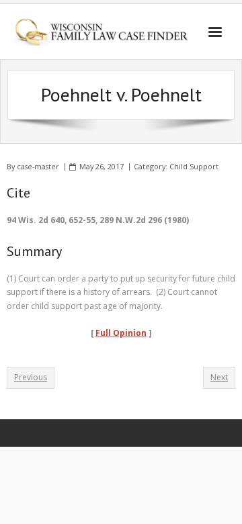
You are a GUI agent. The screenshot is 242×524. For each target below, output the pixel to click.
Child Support (193, 166)
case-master (38, 166)
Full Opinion (121, 333)
